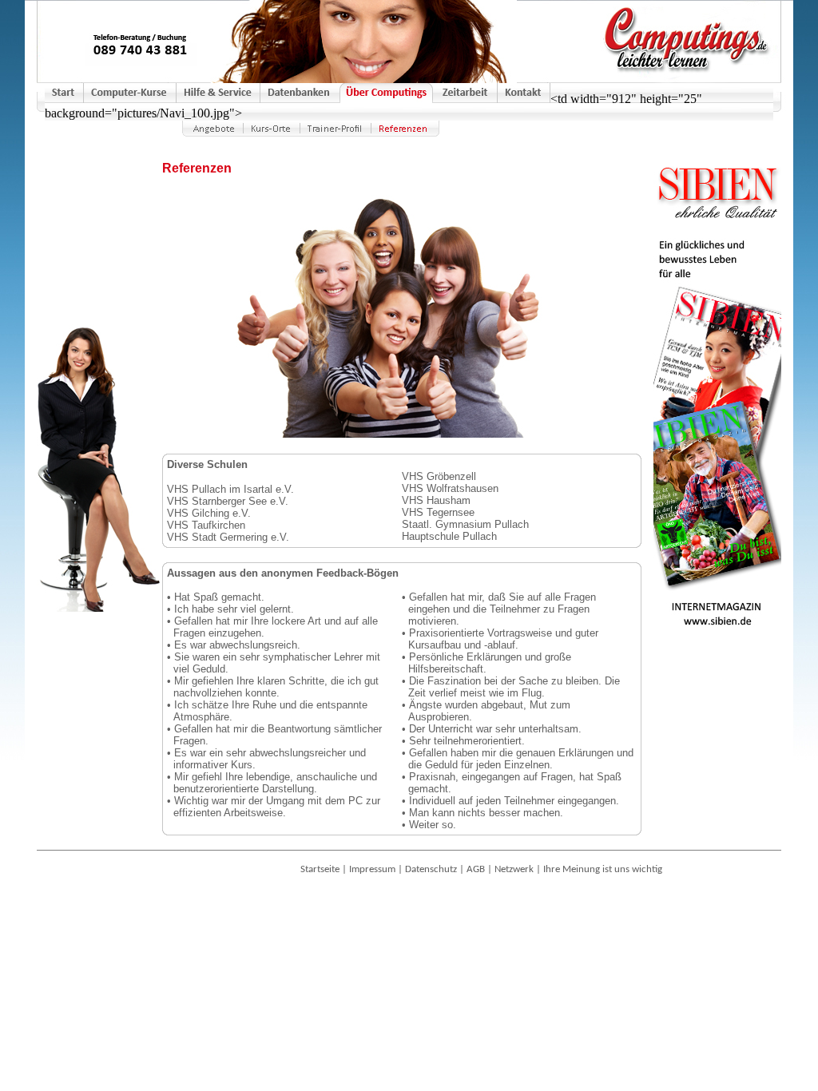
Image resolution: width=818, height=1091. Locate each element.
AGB (476, 869)
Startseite (320, 869)
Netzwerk (514, 869)
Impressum (372, 869)
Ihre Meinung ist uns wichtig (602, 869)
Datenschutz (431, 869)
